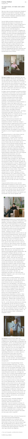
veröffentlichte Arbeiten (17, 432)
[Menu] (26, 2)
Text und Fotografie (6, 432)
